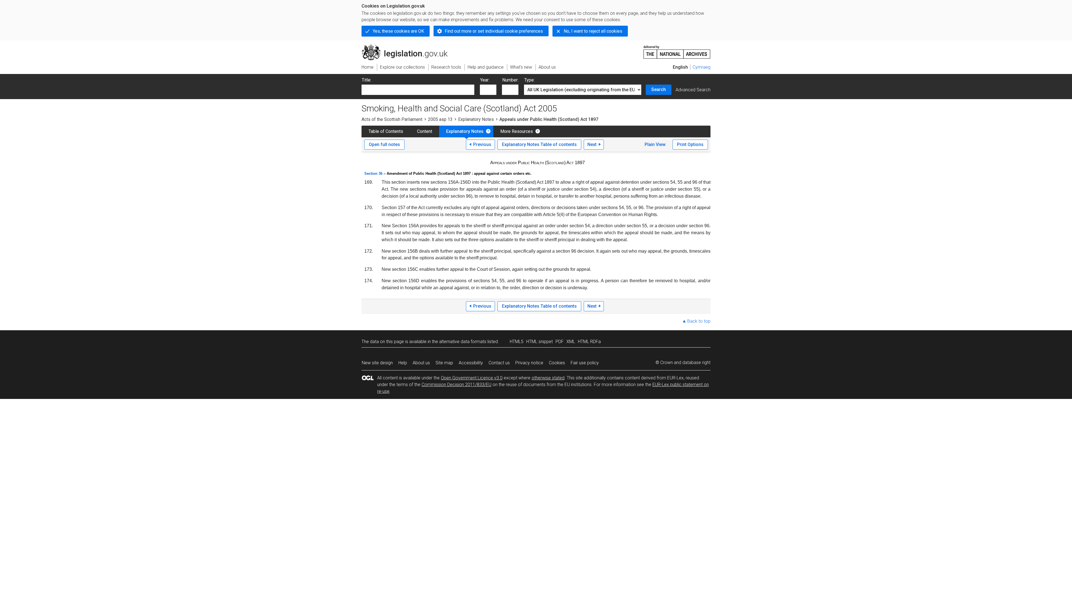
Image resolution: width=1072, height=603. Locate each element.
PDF (560, 341)
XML (570, 341)
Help (402, 362)
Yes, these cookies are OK (398, 31)
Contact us (499, 362)
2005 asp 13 (440, 119)
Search (658, 89)
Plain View (655, 144)
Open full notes (384, 144)
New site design (377, 362)
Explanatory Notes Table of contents (539, 144)
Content (424, 131)
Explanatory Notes (476, 119)
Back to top (698, 321)
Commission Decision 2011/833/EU (456, 384)
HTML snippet (539, 341)
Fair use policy (585, 362)
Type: (529, 80)
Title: (366, 80)
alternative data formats (462, 341)
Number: (510, 80)
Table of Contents (385, 131)
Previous (482, 144)
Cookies (557, 362)
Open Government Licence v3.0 (471, 378)
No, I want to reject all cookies (593, 31)
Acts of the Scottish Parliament (392, 119)
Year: (484, 80)
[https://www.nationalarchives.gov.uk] (676, 49)
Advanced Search (693, 89)
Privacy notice (529, 362)
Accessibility (471, 362)
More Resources (516, 131)
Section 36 (373, 173)
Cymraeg (701, 67)
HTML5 (516, 341)
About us (421, 362)
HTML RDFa (589, 341)
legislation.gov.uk (407, 46)
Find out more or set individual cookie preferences (494, 31)
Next (592, 144)
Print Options (690, 144)
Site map (444, 362)
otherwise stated (548, 378)
